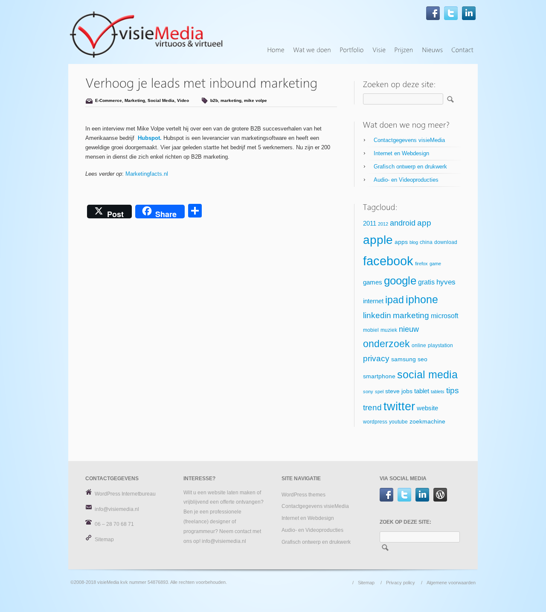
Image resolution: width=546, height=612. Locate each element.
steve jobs (398, 391)
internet (373, 301)
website (427, 408)
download (445, 242)
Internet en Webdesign (401, 153)
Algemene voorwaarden (451, 582)
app (424, 222)
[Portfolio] (351, 50)
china (426, 242)
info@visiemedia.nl (117, 509)
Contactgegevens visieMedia (409, 140)
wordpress (375, 422)
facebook (388, 261)
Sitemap (104, 539)
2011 (369, 223)
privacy (376, 358)
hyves (446, 282)
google (400, 280)
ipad (394, 299)
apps (401, 242)
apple (378, 240)
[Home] (276, 50)
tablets (437, 391)
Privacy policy (400, 582)
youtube (398, 422)
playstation (440, 345)
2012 (383, 223)
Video (183, 100)
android (402, 223)
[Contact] (462, 50)
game (435, 263)
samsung (403, 359)
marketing (231, 100)
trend (372, 407)
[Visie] (379, 50)
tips (452, 390)
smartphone (379, 376)
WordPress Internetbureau (125, 494)
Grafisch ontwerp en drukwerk (410, 166)
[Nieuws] (432, 50)
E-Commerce (108, 100)
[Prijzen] (404, 50)
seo (422, 359)
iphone (422, 299)
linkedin (377, 315)
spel (379, 391)
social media (427, 374)
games (372, 282)
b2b (214, 100)
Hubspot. (150, 138)
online (419, 345)
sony (368, 391)
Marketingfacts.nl (146, 174)
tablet (421, 391)
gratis (426, 282)
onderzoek (386, 343)
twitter (399, 406)
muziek (388, 330)
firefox (421, 263)
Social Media (161, 100)
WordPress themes (303, 495)
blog (414, 242)
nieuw (409, 329)
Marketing (135, 100)
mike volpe (255, 100)
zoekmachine (427, 421)
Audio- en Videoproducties (406, 180)
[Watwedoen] (312, 50)
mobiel (371, 330)
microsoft (444, 315)
